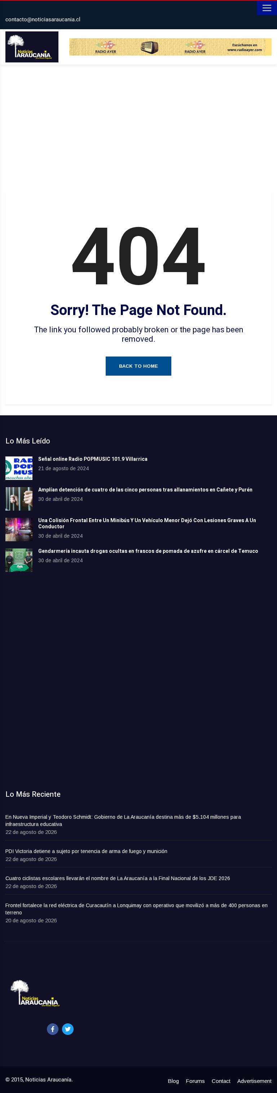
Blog (173, 1081)
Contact (221, 1081)
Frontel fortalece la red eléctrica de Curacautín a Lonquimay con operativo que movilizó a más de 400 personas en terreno (136, 908)
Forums (195, 1081)
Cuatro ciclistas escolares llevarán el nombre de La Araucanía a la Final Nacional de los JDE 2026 (117, 878)
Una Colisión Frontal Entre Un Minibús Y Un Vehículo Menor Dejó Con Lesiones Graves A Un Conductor (147, 523)
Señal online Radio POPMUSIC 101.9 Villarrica (93, 459)
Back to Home (138, 366)
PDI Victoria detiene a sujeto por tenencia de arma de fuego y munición (86, 851)
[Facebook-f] (52, 1029)
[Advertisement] (138, 129)
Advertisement (254, 1081)
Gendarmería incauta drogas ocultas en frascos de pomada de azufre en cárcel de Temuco (148, 551)
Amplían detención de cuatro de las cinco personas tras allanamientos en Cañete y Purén (145, 490)
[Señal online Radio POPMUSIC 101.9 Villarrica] (18, 468)
